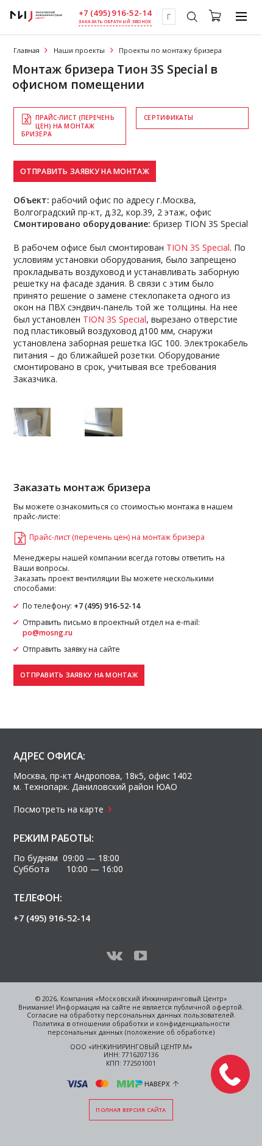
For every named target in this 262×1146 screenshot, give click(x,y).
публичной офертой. (209, 1007)
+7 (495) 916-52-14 (115, 13)
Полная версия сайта (131, 1110)
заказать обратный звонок (115, 21)
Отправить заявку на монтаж (84, 171)
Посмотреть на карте (58, 809)
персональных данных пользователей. (171, 1015)
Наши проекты (79, 50)
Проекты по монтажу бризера (170, 50)
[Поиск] (191, 18)
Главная (26, 50)
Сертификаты (168, 117)
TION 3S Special (198, 247)
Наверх (157, 1084)
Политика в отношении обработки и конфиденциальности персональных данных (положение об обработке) (131, 1027)
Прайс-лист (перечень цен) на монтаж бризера (68, 125)
